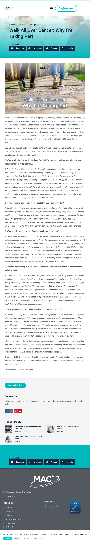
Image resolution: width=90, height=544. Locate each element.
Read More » (19, 431)
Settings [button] (27, 538)
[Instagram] (16, 411)
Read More (37, 538)
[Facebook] (7, 411)
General (39, 25)
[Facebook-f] (45, 506)
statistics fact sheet (25, 369)
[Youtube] (20, 411)
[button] (51, 8)
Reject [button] (17, 538)
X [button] (87, 532)
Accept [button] (7, 538)
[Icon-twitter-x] (11, 411)
